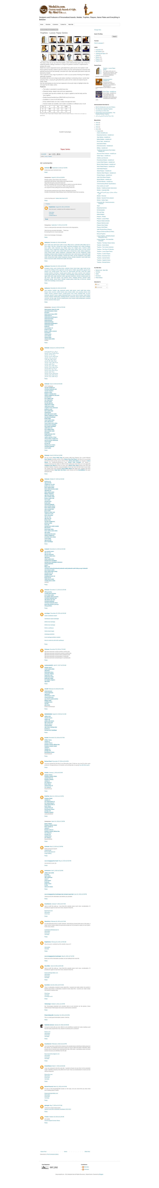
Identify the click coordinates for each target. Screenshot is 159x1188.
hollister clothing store (54, 296)
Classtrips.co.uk (48, 996)
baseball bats (81, 293)
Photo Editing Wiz (49, 1015)
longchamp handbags (72, 246)
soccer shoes (57, 279)
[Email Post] (49, 154)
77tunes (47, 1116)
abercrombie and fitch (75, 271)
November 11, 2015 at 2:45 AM (57, 549)
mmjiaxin (47, 549)
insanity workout (49, 273)
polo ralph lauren (69, 249)
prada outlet (85, 254)
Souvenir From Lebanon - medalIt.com (106, 153)
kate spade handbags (57, 255)
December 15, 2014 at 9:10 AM (58, 266)
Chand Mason (48, 1066)
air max (65, 244)
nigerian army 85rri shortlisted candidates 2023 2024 (58, 1109)
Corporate (98, 49)
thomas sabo (48, 292)
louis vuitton (48, 246)
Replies (48, 204)
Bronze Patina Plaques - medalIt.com (106, 164)
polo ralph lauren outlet (57, 244)
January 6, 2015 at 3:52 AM (58, 307)
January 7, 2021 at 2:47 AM (59, 904)
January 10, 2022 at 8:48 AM (62, 1025)
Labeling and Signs (100, 53)
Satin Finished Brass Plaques (104, 229)
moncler (80, 273)
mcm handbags (52, 280)
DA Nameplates (101, 210)
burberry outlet (86, 248)
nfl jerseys (56, 273)
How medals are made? (103, 186)
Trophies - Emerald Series (103, 262)
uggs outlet (47, 276)
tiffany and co (71, 244)
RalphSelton (52, 207)
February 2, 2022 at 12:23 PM (59, 1044)
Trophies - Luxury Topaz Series (105, 251)
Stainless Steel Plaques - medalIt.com (106, 173)
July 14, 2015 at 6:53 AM (56, 383)
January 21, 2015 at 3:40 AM (57, 347)
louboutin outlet (79, 244)
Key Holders (99, 51)
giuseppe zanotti (49, 279)
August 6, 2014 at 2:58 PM (58, 177)
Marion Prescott (49, 1086)
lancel (77, 296)
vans (77, 292)
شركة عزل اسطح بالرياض (51, 368)
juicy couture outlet (70, 292)
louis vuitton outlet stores (63, 251)
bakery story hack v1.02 (62, 198)
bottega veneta (55, 270)
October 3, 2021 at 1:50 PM (58, 1004)
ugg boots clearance (70, 276)
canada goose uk (85, 276)
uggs (81, 268)
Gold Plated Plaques (102, 168)
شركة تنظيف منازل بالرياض (51, 365)
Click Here (51, 212)
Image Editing (48, 853)
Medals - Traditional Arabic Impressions (107, 188)
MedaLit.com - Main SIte (102, 270)
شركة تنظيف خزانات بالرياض (51, 367)
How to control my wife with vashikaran (54, 640)
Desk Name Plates (101, 143)
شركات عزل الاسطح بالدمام (51, 351)
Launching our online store (102, 110)
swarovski (72, 296)
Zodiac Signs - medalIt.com (104, 155)
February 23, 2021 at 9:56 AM (58, 942)
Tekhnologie (48, 1004)
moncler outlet (86, 277)
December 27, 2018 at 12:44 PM (60, 761)
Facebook (98, 275)
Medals (97, 57)
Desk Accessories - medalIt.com (108, 80)
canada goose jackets (65, 273)
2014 (97, 122)
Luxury (45, 156)
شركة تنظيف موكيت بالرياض (51, 362)
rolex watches (86, 273)
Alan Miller (47, 966)
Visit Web (51, 213)
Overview (48, 24)
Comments (99, 287)
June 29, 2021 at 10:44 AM (57, 985)
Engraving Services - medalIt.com (105, 135)
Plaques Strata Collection (103, 220)
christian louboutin (76, 257)
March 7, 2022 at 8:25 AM (58, 1066)
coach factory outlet (50, 252)
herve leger (77, 268)
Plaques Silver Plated (102, 225)
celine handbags (70, 274)
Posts (97, 284)
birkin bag (76, 279)
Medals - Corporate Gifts (103, 190)
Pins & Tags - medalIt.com (109, 91)
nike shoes (69, 258)
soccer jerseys (59, 280)
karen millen (87, 295)
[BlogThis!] (54, 154)
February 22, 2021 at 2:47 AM (58, 921)
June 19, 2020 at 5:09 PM (80, 894)
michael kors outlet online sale (66, 254)
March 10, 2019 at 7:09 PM (58, 821)
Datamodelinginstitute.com (51, 973)
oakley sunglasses (85, 251)
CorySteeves (48, 904)
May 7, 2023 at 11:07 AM (56, 1105)
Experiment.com (49, 910)
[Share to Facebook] (58, 154)
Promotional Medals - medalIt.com (105, 160)
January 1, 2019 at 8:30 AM (56, 772)
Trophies (50, 156)
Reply (46, 172)
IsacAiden (47, 985)
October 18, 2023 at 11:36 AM (56, 1116)
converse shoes (52, 299)
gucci (58, 299)
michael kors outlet (61, 246)
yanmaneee (48, 870)
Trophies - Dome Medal (103, 245)
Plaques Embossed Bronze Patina (105, 231)
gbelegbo (47, 1105)
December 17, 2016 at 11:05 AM (58, 589)
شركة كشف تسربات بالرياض (51, 356)
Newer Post (43, 1151)
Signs (98, 205)
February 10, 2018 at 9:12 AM (56, 689)
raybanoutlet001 (49, 665)
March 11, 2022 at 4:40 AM (60, 1086)
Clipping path (48, 850)
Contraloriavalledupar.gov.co (52, 930)
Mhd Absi (86, 1167)
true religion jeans (66, 248)
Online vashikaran (49, 628)
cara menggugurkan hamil (51, 861)
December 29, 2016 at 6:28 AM (58, 613)
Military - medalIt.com (102, 148)
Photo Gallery (99, 277)
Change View (97, 29)
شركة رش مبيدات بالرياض (51, 358)
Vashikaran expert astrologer (52, 618)
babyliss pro (48, 271)
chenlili (46, 689)
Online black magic (49, 631)
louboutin (57, 248)
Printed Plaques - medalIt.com (104, 175)
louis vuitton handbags (84, 246)
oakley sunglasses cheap (64, 257)
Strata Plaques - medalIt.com (104, 170)
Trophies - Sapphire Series (103, 260)
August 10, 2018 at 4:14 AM (59, 714)
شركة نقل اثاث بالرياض (50, 354)
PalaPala (47, 796)
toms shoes (74, 293)
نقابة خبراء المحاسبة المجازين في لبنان (105, 116)
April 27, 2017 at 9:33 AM (60, 665)
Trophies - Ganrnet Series (103, 258)
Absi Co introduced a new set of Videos (105, 107)
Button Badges (100, 214)
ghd (56, 274)
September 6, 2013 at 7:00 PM (59, 167)
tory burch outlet (52, 258)
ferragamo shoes (49, 268)
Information (47, 912)
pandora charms (83, 292)
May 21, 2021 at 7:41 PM (68, 956)
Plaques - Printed (101, 216)
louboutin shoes (49, 249)
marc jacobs (48, 270)
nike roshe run (64, 271)
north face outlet (85, 271)
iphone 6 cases (54, 295)
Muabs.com (47, 1031)
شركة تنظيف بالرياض (49, 364)
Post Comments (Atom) (52, 1154)
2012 (97, 127)
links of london (79, 295)
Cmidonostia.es (53, 215)
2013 (97, 124)
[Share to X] (56, 154)
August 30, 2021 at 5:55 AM (63, 207)
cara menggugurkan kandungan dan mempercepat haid (59, 894)
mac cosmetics (61, 274)
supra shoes (82, 296)
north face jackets (55, 277)
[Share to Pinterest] (59, 154)
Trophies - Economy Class (103, 255)
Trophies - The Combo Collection (105, 247)
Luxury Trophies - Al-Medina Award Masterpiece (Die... (105, 236)
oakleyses (47, 242)
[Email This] (52, 154)
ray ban (88, 293)
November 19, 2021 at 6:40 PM (62, 1015)
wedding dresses (77, 277)
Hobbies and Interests (102, 158)
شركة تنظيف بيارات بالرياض (51, 376)
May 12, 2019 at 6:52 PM (65, 861)
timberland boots (66, 295)
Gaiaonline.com (48, 1074)
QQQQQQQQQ (48, 714)
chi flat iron (83, 279)
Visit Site (47, 948)
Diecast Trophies (101, 233)
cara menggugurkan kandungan (53, 956)
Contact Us (63, 24)
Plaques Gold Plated (102, 227)
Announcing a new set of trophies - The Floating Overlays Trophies (105, 113)
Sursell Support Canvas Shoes (52, 1120)
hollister (63, 279)
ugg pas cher (87, 270)
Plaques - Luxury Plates (103, 218)
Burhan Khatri (48, 761)
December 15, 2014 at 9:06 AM (58, 242)
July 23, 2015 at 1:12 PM (56, 455)
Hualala (46, 737)
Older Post (87, 1151)
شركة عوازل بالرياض (49, 371)
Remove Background (50, 852)
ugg (55, 276)
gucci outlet (47, 244)
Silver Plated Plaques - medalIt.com (106, 166)
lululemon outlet (61, 276)
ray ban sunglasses (81, 252)
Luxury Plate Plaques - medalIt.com (106, 162)
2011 (97, 129)
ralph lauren (73, 290)
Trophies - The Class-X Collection (105, 249)
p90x (52, 276)
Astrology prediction (49, 634)
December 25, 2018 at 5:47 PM (57, 737)
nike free (53, 246)
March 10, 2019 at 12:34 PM (57, 796)
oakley (60, 295)
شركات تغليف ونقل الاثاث (50, 359)
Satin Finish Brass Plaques (103, 177)
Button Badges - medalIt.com (104, 139)
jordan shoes (78, 249)
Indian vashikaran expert (51, 615)
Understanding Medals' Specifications (106, 183)
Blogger (101, 1174)
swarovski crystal (64, 290)
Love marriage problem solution (52, 637)
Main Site (70, 24)
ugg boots (61, 270)
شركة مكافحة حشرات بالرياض (52, 353)
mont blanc (87, 274)
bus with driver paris (85, 765)
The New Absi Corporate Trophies (104, 109)
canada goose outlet (50, 274)
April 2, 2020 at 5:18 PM (57, 870)
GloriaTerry (47, 921)
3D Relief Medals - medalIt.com (105, 181)
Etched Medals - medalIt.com (104, 179)
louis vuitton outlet (49, 248)
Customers (55, 24)
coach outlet (53, 251)
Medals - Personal (101, 196)
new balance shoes (66, 277)
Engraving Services (102, 208)
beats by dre (87, 268)
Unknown (47, 167)
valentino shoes (69, 268)
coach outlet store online (83, 290)
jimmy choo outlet (79, 274)
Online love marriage (50, 621)
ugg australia (80, 270)
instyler (74, 270)
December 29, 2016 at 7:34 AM (57, 649)
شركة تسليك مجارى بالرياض (51, 370)
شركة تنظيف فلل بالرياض (50, 361)
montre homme (60, 292)
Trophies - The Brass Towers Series (106, 243)
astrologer (47, 613)
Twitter (97, 274)
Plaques (98, 59)
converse (47, 298)
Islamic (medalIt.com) (102, 133)
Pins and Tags (100, 212)
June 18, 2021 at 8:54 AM (57, 966)
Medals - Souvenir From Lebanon (105, 198)
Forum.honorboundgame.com (52, 1054)
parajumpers (82, 298)
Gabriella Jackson (49, 1025)
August (99, 131)
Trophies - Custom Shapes (103, 253)
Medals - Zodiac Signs (102, 200)
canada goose (68, 270)
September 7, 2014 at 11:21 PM (59, 225)
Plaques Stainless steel (103, 223)
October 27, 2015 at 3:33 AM (57, 479)
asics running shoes (59, 268)
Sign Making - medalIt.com (103, 137)
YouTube (98, 272)
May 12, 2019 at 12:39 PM (56, 846)
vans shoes (75, 273)
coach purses (77, 254)
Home (41, 24)
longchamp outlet (70, 252)
